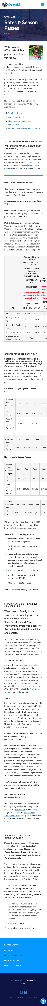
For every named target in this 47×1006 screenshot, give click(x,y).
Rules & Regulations (13, 966)
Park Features (10, 950)
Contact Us (16, 981)
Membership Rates (16, 117)
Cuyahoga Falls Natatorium (27, 165)
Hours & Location (12, 945)
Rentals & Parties (11, 961)
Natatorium (20, 809)
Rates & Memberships (13, 955)
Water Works (11, 17)
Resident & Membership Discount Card (24, 128)
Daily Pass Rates (15, 113)
